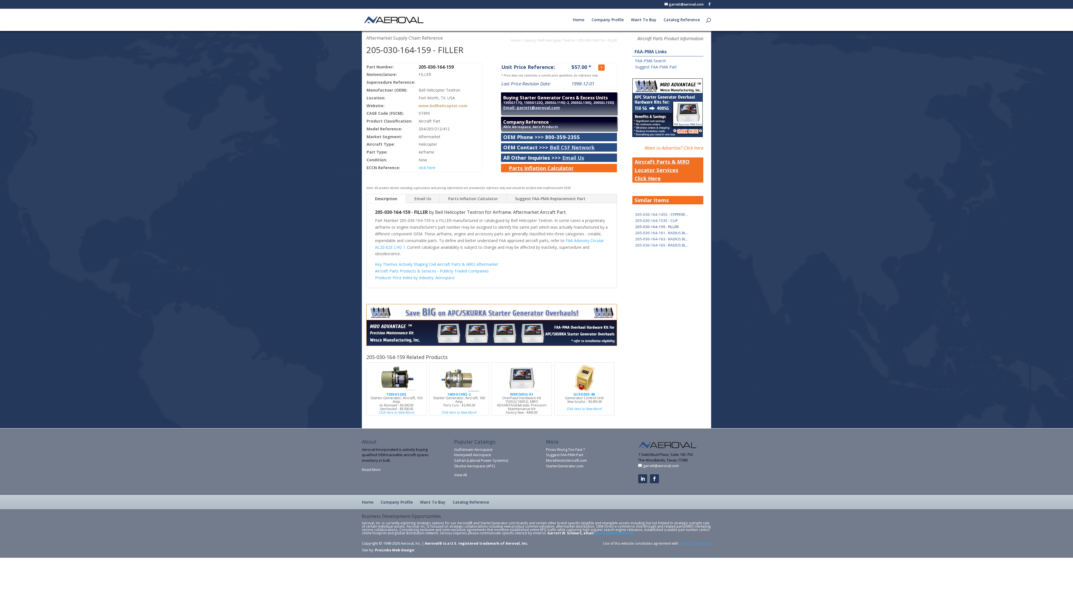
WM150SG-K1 (521, 394)
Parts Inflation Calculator (541, 167)
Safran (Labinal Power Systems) (481, 460)
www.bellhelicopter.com (443, 105)
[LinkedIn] (642, 478)
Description (386, 198)
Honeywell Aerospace (472, 454)
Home (578, 20)
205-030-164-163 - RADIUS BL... (662, 238)
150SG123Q (396, 394)
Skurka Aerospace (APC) (474, 465)
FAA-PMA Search (650, 60)
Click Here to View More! (396, 412)
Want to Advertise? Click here (673, 148)
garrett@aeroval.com (614, 533)
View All (460, 474)
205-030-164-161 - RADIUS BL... (662, 232)
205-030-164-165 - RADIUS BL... (662, 245)
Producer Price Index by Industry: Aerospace (415, 277)
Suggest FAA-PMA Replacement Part (550, 198)
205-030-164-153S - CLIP (656, 220)
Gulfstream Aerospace (473, 449)
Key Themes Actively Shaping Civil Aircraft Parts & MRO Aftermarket (436, 264)
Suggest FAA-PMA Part (656, 67)
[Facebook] (654, 478)
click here (427, 167)
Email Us (573, 157)
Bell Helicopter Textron (556, 40)
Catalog (529, 40)
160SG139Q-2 (459, 394)
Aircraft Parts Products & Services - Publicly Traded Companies (432, 271)
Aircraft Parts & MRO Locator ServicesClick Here (662, 170)
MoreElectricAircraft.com (566, 460)
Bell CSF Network (572, 147)
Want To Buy (643, 20)
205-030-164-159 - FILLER (597, 40)
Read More (371, 469)
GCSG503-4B (584, 394)
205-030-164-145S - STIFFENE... (661, 214)
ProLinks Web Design (394, 549)
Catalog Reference (682, 20)
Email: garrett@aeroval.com (531, 107)
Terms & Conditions (695, 543)
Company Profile (608, 20)
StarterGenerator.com (564, 465)
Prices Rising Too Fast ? (565, 449)
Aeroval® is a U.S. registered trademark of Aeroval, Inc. (476, 543)
